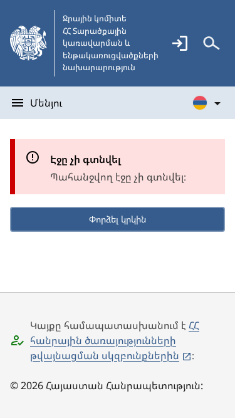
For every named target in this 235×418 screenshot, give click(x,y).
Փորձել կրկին (117, 219)
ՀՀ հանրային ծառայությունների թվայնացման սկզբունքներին (114, 340)
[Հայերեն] (207, 102)
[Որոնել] (211, 43)
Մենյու (46, 103)
